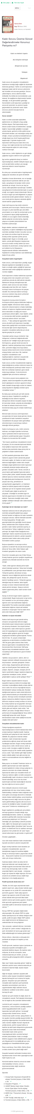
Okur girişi (5, 3)
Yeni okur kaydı (18, 3)
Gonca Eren (18, 23)
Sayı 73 (20, 26)
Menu (17, 8)
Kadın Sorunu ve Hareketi (22, 29)
